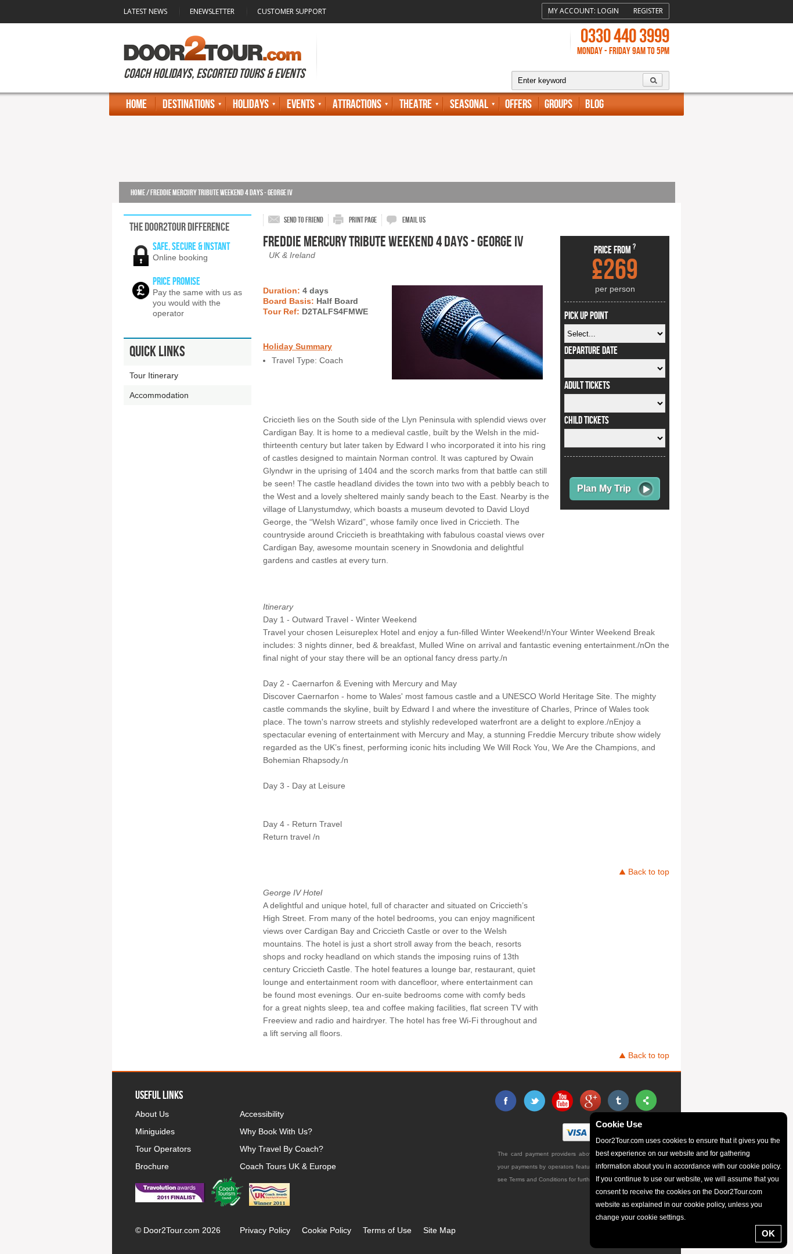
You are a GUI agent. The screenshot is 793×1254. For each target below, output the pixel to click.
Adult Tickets (587, 386)
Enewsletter (212, 11)
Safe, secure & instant (191, 247)
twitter (534, 1101)
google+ (590, 1101)
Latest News (145, 11)
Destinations (189, 104)
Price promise (176, 281)
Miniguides (155, 1131)
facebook (506, 1101)
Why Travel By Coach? (281, 1148)
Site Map (439, 1230)
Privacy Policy (265, 1230)
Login (608, 11)
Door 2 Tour (212, 48)
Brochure (152, 1166)
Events (301, 104)
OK (768, 1233)
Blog (594, 104)
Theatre (415, 104)
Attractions (357, 104)
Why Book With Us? (276, 1131)
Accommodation (159, 395)
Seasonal (469, 104)
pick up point (586, 316)
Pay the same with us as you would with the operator (197, 303)
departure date (591, 351)
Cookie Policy (326, 1230)
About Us (152, 1114)
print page (363, 220)
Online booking (180, 257)
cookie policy (759, 1166)
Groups (558, 104)
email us (414, 220)
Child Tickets (586, 420)
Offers (518, 104)
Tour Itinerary (153, 375)
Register (648, 11)
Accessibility (262, 1114)
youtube (562, 1101)
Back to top (648, 872)
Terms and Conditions (538, 1179)
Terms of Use (387, 1230)
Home (136, 104)
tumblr (618, 1101)
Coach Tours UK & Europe (288, 1166)
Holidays (251, 104)
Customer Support (291, 11)
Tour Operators (163, 1148)
